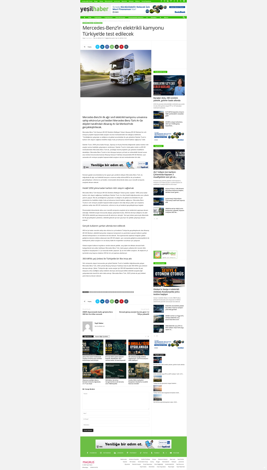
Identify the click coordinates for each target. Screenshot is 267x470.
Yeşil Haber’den (181, 466)
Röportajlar (171, 466)
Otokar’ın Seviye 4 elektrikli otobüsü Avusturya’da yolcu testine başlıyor (166, 292)
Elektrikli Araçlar (120, 17)
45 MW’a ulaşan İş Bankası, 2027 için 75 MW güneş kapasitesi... (174, 124)
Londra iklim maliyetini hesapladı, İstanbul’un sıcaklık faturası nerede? (138, 382)
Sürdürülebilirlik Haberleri (135, 17)
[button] (183, 17)
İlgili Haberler (88, 336)
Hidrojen (131, 1)
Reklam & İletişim (163, 459)
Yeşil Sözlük (181, 459)
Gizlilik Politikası (145, 459)
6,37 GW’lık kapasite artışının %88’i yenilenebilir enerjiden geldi (174, 114)
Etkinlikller (151, 466)
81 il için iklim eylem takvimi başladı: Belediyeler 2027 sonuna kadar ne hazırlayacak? (115, 358)
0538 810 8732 (94, 467)
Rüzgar (96, 1)
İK (160, 17)
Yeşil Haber (89, 38)
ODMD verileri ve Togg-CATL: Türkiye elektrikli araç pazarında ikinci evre (174, 317)
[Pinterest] (171, 1)
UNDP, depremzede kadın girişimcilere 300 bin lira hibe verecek (97, 313)
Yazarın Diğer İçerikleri (101, 336)
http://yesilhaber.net (100, 326)
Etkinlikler (154, 17)
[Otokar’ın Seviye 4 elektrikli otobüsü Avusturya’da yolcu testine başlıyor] (169, 277)
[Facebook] (161, 1)
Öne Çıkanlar (98, 23)
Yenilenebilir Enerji (87, 1)
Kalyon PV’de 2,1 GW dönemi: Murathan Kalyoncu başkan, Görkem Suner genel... (174, 190)
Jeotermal (117, 1)
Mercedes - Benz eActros (107, 292)
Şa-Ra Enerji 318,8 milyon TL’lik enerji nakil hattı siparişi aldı (175, 200)
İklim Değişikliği (158, 464)
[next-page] (148, 336)
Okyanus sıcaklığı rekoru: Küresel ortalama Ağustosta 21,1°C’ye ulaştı (91, 382)
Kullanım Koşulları (134, 459)
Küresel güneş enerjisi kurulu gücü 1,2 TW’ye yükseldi (134, 313)
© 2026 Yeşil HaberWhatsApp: (87, 466)
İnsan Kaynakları (161, 466)
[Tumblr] (177, 1)
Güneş (101, 1)
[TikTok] (174, 1)
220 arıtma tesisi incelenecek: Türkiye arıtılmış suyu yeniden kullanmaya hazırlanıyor (92, 358)
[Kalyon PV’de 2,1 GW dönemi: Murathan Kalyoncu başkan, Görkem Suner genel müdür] (158, 191)
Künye (154, 459)
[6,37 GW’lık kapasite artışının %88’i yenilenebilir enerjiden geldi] (158, 115)
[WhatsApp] (112, 47)
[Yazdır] (117, 47)
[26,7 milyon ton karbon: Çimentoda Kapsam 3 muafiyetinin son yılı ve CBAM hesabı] (169, 159)
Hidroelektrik (108, 1)
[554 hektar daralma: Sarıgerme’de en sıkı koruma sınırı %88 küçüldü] (115, 371)
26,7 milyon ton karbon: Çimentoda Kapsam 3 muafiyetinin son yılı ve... (165, 174)
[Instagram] (164, 1)
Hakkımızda (123, 459)
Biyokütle (124, 1)
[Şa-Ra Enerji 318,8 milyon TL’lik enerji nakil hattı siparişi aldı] (158, 201)
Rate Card (172, 459)
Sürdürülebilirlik (169, 464)
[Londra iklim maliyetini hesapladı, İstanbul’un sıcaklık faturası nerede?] (138, 371)
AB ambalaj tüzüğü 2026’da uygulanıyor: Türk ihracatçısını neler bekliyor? (138, 358)
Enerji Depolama (146, 1)
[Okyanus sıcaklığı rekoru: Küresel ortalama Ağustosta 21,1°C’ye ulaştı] (92, 371)
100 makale (132, 461)
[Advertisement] (116, 106)
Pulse (89, 17)
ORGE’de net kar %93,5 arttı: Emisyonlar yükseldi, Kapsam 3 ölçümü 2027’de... (174, 210)
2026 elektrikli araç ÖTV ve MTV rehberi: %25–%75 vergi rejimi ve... (174, 327)
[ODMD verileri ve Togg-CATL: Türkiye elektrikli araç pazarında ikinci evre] (158, 319)
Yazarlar (125, 461)
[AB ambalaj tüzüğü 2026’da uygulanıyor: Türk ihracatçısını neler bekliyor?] (138, 347)
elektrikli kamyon (94, 292)
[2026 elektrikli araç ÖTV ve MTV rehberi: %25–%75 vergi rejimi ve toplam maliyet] (158, 329)
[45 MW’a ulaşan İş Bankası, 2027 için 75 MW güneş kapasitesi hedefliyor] (158, 125)
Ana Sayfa (84, 21)
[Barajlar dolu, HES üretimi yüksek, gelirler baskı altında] (169, 85)
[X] (180, 1)
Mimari (166, 17)
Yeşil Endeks (97, 17)
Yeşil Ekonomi (108, 17)
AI (147, 17)
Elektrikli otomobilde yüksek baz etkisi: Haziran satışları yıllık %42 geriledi (174, 307)
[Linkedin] (168, 1)
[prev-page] (146, 336)
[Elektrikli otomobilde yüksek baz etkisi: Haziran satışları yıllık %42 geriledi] (158, 309)
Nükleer (137, 1)
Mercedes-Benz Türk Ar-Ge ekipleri (124, 292)
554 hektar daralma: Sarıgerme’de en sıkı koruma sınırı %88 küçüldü (114, 382)
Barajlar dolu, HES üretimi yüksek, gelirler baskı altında (166, 99)
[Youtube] (184, 1)
